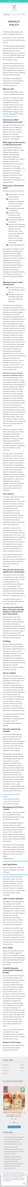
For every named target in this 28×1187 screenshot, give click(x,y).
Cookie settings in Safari (11, 803)
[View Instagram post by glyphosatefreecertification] (23, 1111)
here (4, 107)
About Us (5, 1067)
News (21, 1070)
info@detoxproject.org (10, 85)
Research (5, 1073)
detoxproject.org (13, 53)
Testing (22, 1067)
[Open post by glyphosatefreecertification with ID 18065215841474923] (14, 1099)
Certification (6, 1070)
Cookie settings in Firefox (11, 799)
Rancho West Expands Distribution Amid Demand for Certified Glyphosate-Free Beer (14, 1149)
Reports (22, 1065)
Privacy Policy (8, 1180)
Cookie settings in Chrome (11, 801)
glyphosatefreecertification (13, 1087)
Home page (6, 1065)
